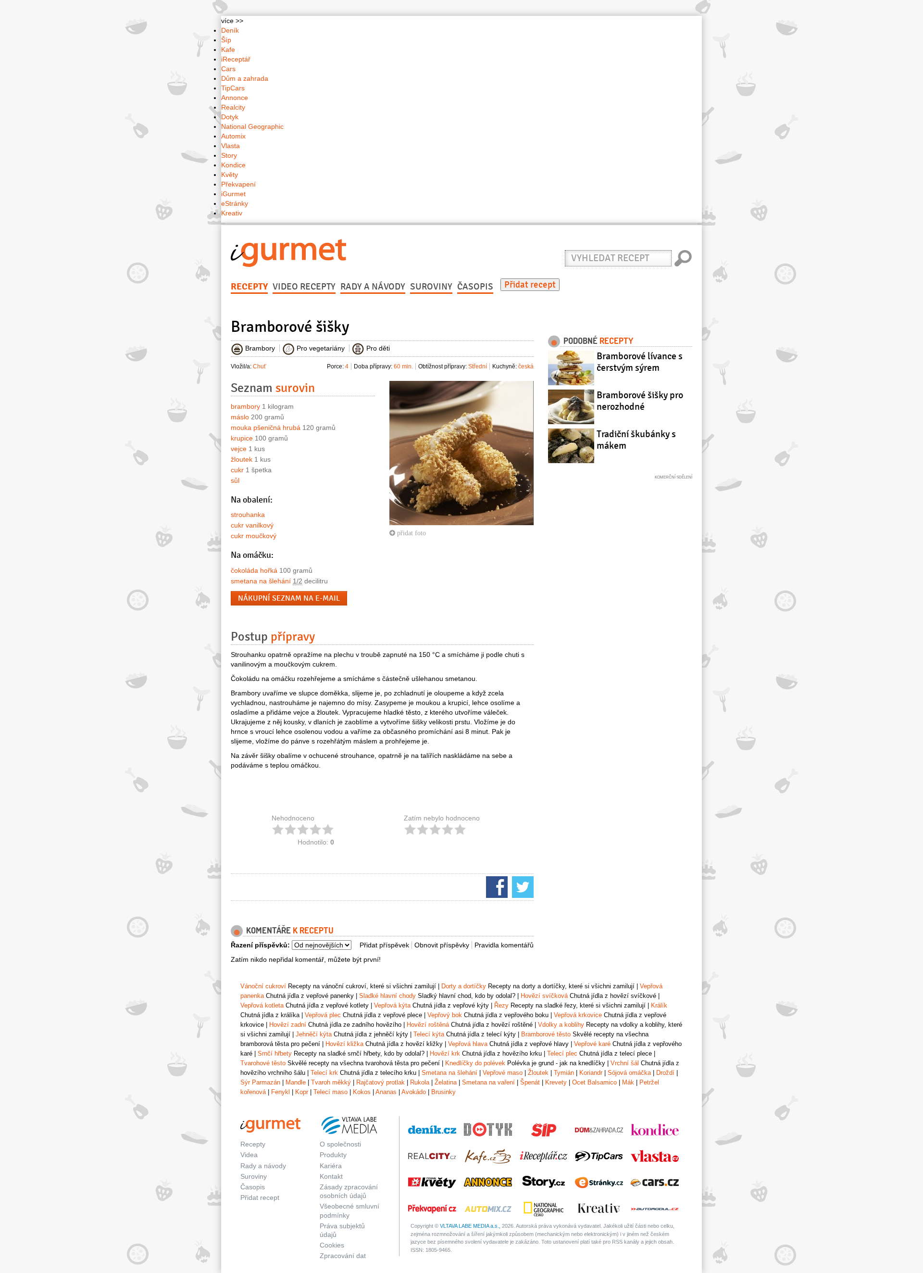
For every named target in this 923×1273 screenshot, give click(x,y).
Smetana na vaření (488, 1082)
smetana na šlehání (261, 581)
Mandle (296, 1082)
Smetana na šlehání (449, 1072)
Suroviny (431, 286)
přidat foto (410, 532)
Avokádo (413, 1092)
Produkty (333, 1155)
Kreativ (231, 213)
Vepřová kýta (392, 1005)
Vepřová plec (323, 1015)
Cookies (332, 1245)
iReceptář (235, 59)
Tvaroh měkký (331, 1082)
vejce (239, 449)
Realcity (233, 107)
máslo (240, 417)
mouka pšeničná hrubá (265, 427)
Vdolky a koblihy (561, 1024)
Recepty (249, 286)
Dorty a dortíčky (463, 986)
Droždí (665, 1072)
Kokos (362, 1092)
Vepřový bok (444, 1015)
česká (526, 366)
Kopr (301, 1092)
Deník (230, 30)
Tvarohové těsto (263, 1063)
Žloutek (538, 1072)
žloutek (241, 459)
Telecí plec (562, 1053)
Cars (228, 69)
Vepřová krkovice (578, 1015)
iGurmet (233, 194)
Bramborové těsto (546, 1034)
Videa (249, 1155)
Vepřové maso (503, 1072)
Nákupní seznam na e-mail (289, 598)
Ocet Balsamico (594, 1082)
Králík (659, 1005)
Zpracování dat (343, 1256)
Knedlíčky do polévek (475, 1063)
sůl (235, 480)
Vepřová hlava (467, 1043)
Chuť (259, 366)
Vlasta (230, 146)
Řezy (501, 1005)
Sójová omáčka (629, 1072)
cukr (237, 470)
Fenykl (280, 1092)
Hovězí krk (445, 1053)
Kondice (233, 165)
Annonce (234, 97)
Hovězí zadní (287, 1024)
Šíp (226, 40)
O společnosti (340, 1144)
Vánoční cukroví (263, 986)
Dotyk (229, 117)
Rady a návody (372, 286)
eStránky (234, 203)
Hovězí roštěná (428, 1024)
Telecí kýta (428, 1034)
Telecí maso (330, 1092)
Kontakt (331, 1176)
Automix (233, 136)
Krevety (556, 1082)
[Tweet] (522, 886)
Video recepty (304, 286)
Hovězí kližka (344, 1043)
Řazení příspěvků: (260, 945)
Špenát (530, 1082)
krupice (242, 438)
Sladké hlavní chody (387, 995)
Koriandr (590, 1072)
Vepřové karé (592, 1043)
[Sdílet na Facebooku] (496, 886)
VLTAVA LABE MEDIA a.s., (470, 1226)
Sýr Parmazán (260, 1082)
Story (229, 155)
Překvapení (238, 184)
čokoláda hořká (254, 570)
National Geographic (252, 126)
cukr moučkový (253, 536)
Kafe (228, 49)
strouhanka (248, 514)
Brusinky (443, 1092)
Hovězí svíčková (544, 995)
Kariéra (331, 1166)
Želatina (446, 1082)
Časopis (475, 286)
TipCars (233, 88)
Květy (229, 174)
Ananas (386, 1092)
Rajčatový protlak (380, 1082)
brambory (245, 406)
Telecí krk (324, 1072)
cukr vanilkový (252, 525)
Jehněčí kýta (314, 1034)
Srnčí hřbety (275, 1053)
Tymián (564, 1072)
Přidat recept (530, 284)
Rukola (419, 1082)
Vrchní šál (625, 1063)
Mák (628, 1082)
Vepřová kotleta (262, 1005)
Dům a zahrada (244, 78)
